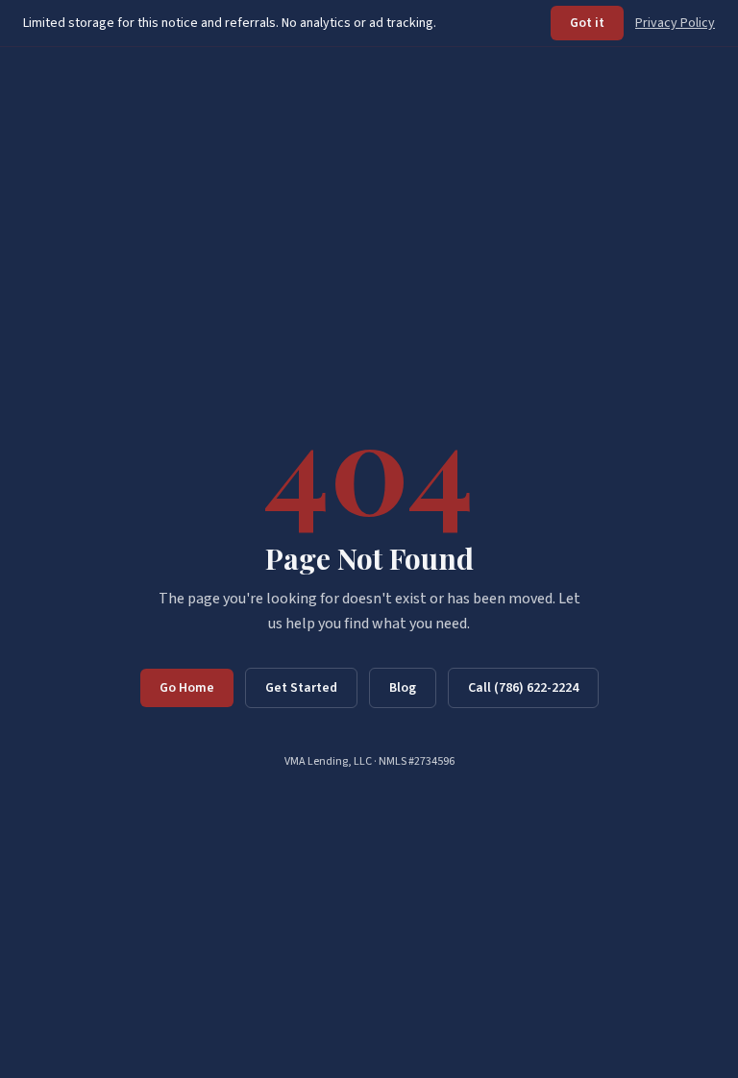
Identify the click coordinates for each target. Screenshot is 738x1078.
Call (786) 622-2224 (523, 688)
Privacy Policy (675, 23)
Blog (402, 688)
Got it (587, 23)
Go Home (187, 688)
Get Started (301, 688)
